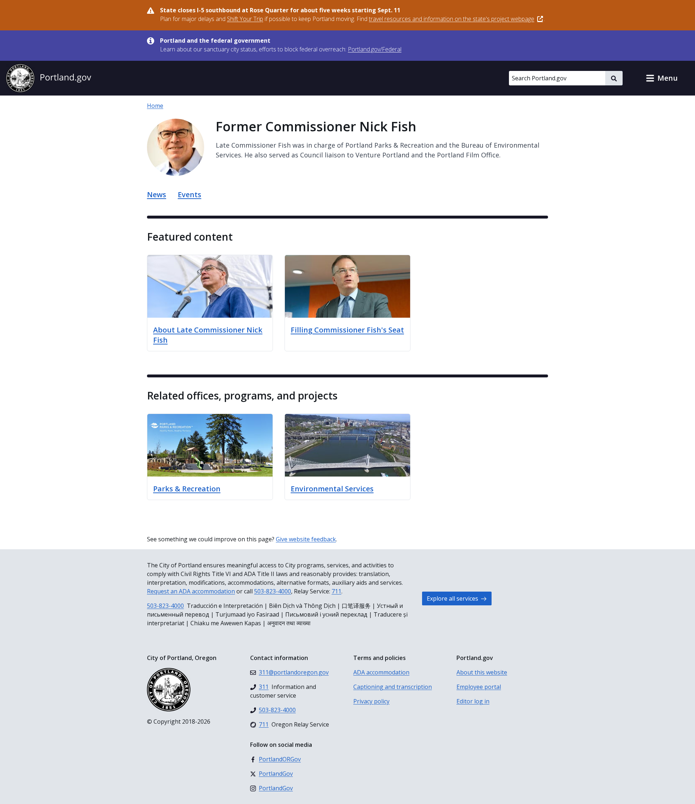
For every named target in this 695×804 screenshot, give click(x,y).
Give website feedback (306, 539)
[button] (661, 78)
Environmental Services (332, 489)
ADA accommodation (381, 672)
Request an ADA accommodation (191, 591)
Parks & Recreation (186, 489)
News (156, 194)
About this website (481, 672)
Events (189, 194)
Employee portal (478, 687)
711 (336, 591)
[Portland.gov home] (48, 78)
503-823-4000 (272, 591)
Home (155, 106)
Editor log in (472, 701)
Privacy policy (371, 701)
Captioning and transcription (392, 687)
